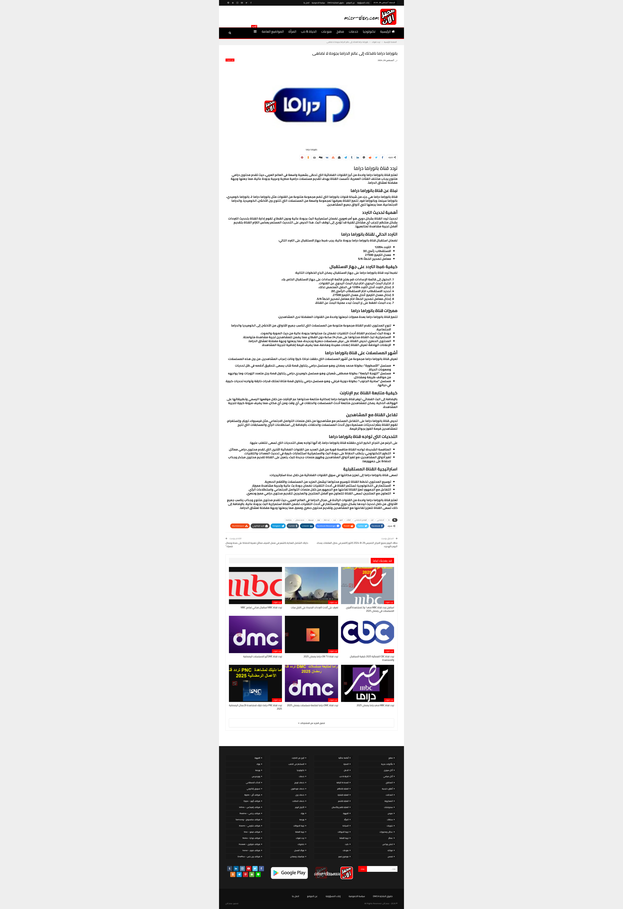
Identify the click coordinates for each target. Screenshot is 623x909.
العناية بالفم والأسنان (340, 807)
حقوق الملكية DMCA (335, 3)
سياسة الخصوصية (318, 3)
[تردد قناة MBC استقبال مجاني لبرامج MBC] (255, 585)
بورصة (301, 819)
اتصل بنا (306, 3)
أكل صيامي (388, 776)
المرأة (292, 31)
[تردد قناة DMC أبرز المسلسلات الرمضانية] (255, 634)
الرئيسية (385, 31)
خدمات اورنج (299, 782)
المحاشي (389, 782)
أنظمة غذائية (343, 758)
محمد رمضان (299, 520)
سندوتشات (388, 807)
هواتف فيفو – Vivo (252, 832)
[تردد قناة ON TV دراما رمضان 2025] (311, 634)
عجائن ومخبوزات (386, 832)
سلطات (390, 819)
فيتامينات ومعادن (297, 856)
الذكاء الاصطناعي (253, 782)
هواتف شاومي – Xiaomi (249, 826)
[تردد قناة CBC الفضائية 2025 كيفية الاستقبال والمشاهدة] (367, 634)
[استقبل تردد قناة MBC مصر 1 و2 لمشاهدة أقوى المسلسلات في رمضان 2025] (367, 585)
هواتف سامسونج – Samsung (248, 819)
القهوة (346, 813)
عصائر (390, 838)
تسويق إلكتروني (253, 789)
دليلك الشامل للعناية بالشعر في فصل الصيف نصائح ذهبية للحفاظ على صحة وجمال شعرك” (267, 544)
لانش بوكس (387, 844)
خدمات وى (299, 795)
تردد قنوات (229, 60)
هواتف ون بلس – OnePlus (249, 856)
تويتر (318, 520)
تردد (334, 520)
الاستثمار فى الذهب (296, 764)
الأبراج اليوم (299, 807)
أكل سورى (388, 770)
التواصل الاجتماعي (360, 520)
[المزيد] (255, 31)
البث (372, 520)
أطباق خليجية (387, 789)
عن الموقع (350, 3)
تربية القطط (344, 838)
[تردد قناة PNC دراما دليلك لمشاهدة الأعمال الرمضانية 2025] (255, 683)
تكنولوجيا (369, 31)
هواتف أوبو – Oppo (252, 801)
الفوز (341, 520)
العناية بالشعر (343, 801)
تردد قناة (327, 520)
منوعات (326, 31)
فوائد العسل (299, 850)
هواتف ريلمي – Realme (250, 813)
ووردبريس (256, 776)
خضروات (301, 844)
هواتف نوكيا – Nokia (251, 838)
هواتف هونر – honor (251, 850)
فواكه (390, 850)
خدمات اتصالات (298, 801)
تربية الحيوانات (343, 832)
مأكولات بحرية (387, 764)
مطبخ (340, 31)
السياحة (345, 826)
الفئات (349, 520)
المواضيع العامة (273, 31)
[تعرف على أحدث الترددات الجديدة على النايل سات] (311, 585)
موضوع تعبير (343, 856)
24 (389, 520)
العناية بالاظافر (343, 789)
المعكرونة (389, 801)
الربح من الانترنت (298, 758)
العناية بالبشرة (343, 795)
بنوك (302, 813)
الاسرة (346, 764)
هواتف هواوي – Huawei (249, 844)
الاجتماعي (380, 520)
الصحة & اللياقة (342, 782)
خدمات (353, 31)
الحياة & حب (309, 31)
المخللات (389, 795)
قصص (390, 856)
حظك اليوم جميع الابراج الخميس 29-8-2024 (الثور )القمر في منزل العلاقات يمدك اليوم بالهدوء (357, 544)
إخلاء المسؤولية (363, 3)
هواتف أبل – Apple (252, 795)
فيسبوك (311, 520)
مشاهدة (289, 520)
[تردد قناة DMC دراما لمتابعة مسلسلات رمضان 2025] (311, 683)
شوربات (390, 826)
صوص (390, 813)
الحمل (346, 770)
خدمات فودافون (297, 789)
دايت (347, 844)
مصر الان (229, 903)
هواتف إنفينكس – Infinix (249, 807)
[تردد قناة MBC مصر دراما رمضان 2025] (367, 683)
